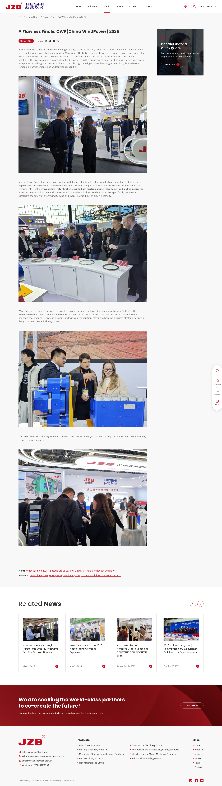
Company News (31, 17)
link (172, 65)
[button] (193, 604)
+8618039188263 (41, 765)
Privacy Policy (55, 780)
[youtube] (201, 780)
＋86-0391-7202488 (35, 756)
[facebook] (196, 780)
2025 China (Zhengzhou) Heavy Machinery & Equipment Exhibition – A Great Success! (75, 575)
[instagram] (190, 780)
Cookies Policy (68, 780)
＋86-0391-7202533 (54, 756)
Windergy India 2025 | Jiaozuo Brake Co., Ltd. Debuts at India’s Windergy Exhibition (70, 570)
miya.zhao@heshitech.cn (40, 760)
